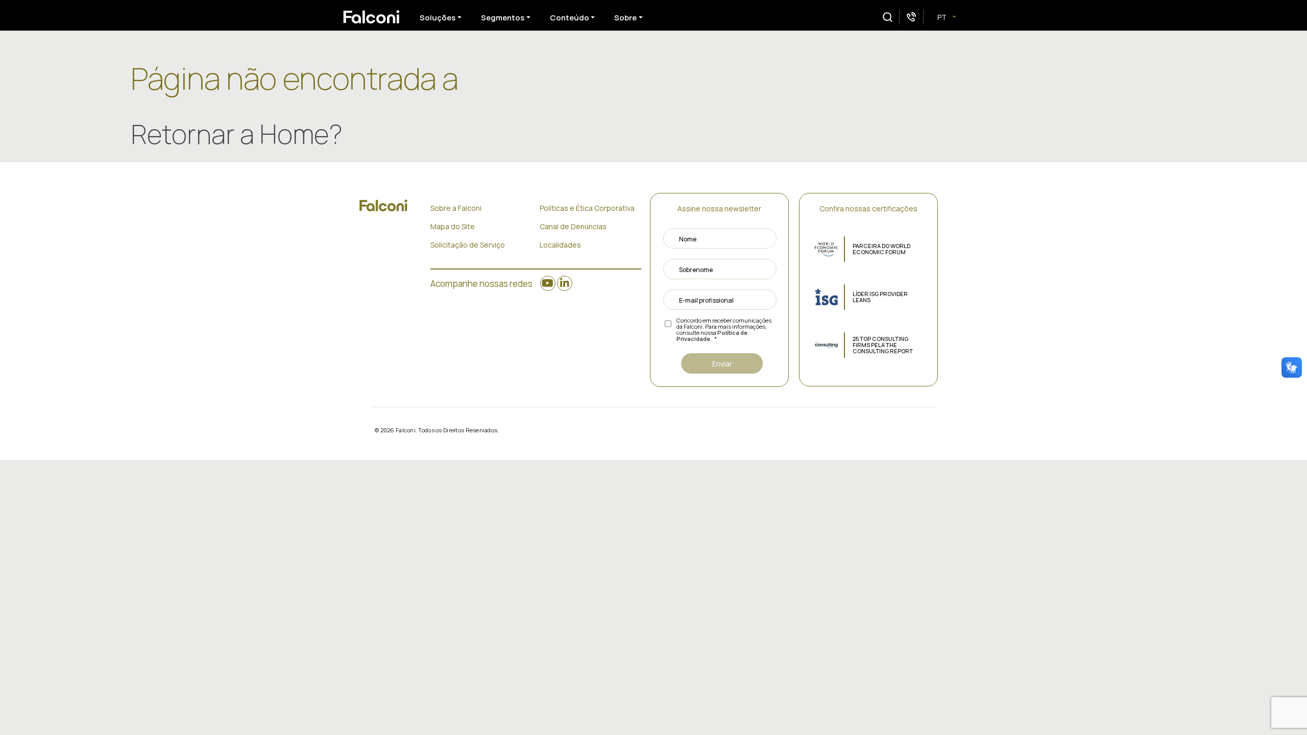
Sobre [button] (625, 17)
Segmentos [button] (502, 17)
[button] (887, 17)
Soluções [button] (437, 17)
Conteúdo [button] (569, 17)
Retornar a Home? (237, 134)
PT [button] (942, 17)
